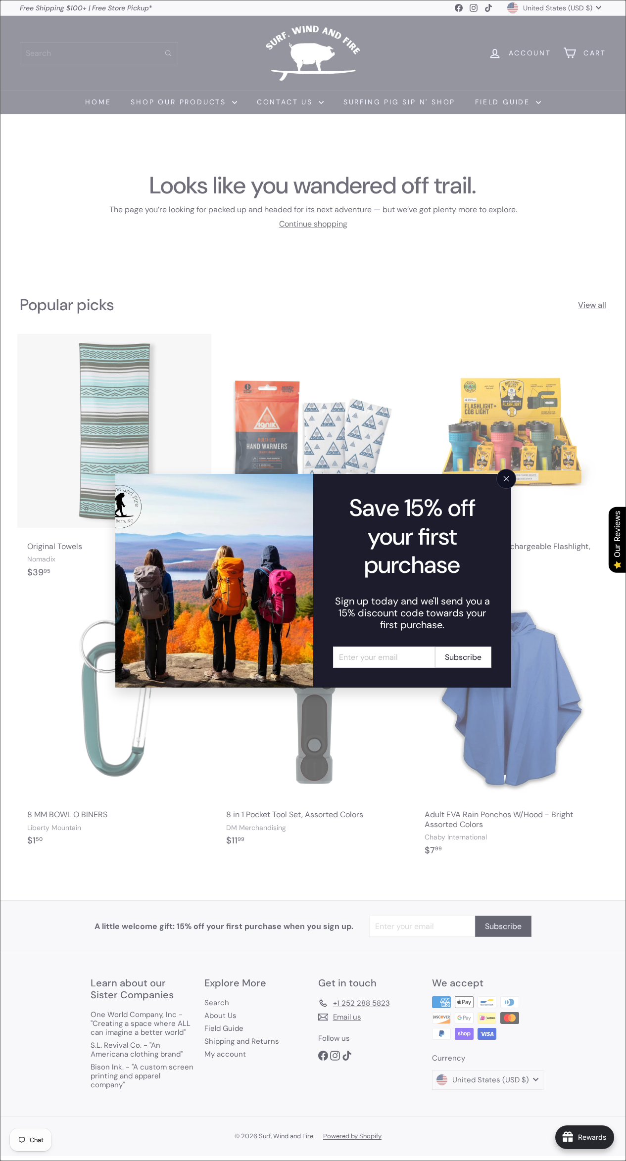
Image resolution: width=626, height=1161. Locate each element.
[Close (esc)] (506, 479)
